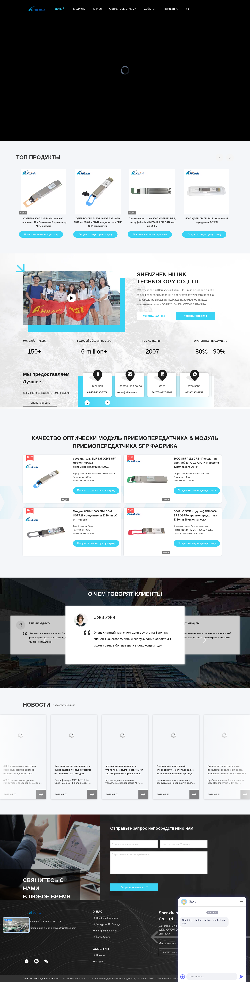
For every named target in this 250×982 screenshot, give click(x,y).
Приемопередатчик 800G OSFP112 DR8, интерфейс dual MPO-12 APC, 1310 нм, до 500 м (152, 222)
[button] (230, 158)
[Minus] (241, 902)
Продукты (79, 8)
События (150, 8)
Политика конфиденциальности (41, 978)
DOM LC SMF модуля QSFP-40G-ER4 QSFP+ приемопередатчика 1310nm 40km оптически (195, 515)
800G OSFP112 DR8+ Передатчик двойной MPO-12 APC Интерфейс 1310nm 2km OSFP (196, 462)
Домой (59, 8)
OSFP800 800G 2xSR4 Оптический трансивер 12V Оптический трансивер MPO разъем (43, 222)
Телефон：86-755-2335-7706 (45, 921)
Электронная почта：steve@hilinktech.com (52, 928)
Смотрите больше (65, 705)
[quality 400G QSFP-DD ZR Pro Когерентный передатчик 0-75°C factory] (206, 191)
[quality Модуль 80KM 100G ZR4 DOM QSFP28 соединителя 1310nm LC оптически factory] (47, 532)
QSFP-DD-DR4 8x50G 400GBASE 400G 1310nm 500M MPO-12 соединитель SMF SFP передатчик (98, 222)
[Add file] (182, 976)
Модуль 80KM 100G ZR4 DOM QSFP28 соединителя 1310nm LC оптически (95, 515)
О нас (97, 8)
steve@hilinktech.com (130, 392)
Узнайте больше (154, 316)
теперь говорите (40, 402)
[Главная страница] (36, 8)
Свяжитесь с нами (122, 8)
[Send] (241, 976)
